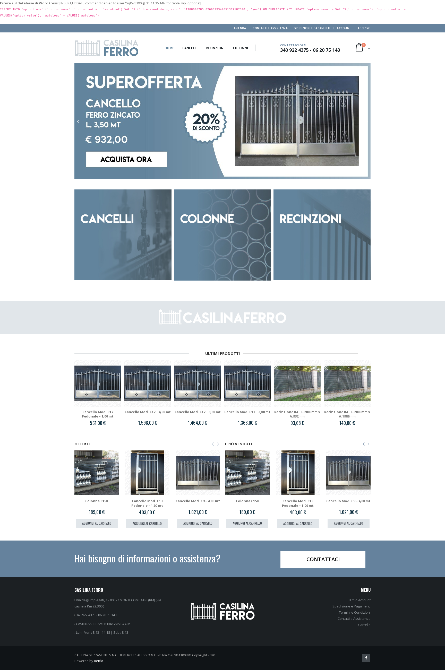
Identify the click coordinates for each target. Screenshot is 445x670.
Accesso (364, 28)
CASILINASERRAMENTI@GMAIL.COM (103, 623)
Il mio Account (360, 600)
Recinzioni (215, 48)
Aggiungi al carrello (96, 523)
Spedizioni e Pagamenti (312, 28)
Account (344, 28)
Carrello (364, 624)
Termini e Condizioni (355, 612)
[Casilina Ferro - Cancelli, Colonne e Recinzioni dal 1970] (106, 47)
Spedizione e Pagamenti (351, 606)
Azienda (240, 28)
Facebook (366, 658)
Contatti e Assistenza (270, 28)
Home (169, 48)
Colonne (241, 48)
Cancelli (190, 48)
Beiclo (98, 660)
